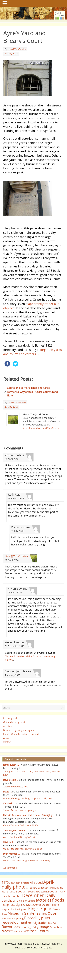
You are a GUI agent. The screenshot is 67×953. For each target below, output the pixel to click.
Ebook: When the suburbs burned (21, 734)
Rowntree (10, 926)
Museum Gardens (22, 913)
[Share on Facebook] (7, 365)
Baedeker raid (45, 887)
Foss (4, 904)
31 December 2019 (14, 646)
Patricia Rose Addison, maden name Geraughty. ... (29, 815)
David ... (7, 791)
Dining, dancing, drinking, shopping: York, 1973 (27, 798)
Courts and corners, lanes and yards (28, 387)
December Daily (38, 895)
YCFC (26, 931)
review (52, 923)
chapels (6, 896)
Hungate (5, 909)
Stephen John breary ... (15, 830)
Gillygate (28, 904)
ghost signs (15, 905)
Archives (7, 726)
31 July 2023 (17, 530)
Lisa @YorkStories (17, 49)
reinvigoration (38, 923)
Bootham (21, 891)
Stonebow (56, 927)
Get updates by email (14, 722)
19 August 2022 (16, 498)
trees (6, 931)
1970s (6, 882)
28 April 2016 (15, 592)
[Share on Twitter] (15, 365)
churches (16, 896)
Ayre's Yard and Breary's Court (19, 837)
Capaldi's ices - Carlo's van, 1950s (20, 825)
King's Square (41, 908)
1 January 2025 (12, 675)
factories (43, 900)
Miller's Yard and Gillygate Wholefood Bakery (26, 860)
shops (45, 927)
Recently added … (12, 718)
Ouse (52, 913)
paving (20, 918)
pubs (45, 917)
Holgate (54, 904)
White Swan (16, 931)
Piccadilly (32, 917)
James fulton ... (11, 764)
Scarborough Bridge (29, 927)
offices (43, 913)
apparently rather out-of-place (31, 306)
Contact (7, 741)
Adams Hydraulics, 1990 (15, 786)
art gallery (31, 887)
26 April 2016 (12, 559)
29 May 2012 (11, 53)
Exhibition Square (26, 900)
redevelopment (14, 922)
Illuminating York (19, 909)
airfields (25, 882)
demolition (9, 900)
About (6, 737)
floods (58, 900)
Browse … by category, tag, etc (18, 730)
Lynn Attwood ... (11, 853)
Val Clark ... (9, 803)
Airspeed (36, 882)
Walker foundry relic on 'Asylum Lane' (23, 848)
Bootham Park (56, 891)
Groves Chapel (41, 904)
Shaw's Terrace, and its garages (19, 810)
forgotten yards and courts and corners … (32, 351)
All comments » (11, 867)
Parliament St (9, 918)
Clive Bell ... (9, 841)
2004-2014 (15, 883)
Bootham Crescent (38, 891)
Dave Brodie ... (10, 779)
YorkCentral (40, 930)
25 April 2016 (12, 458)
